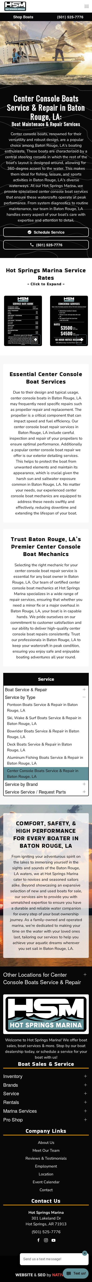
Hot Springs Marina (46, 1212)
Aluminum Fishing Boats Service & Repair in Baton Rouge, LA (45, 760)
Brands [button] (10, 1085)
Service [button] (11, 1093)
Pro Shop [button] (13, 1119)
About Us (46, 1142)
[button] (87, 6)
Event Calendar (46, 1182)
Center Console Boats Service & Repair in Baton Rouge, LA (42, 773)
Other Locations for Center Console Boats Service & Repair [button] (42, 978)
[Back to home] (15, 6)
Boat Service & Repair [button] (26, 689)
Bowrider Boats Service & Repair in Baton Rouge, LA (43, 734)
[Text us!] (75, 1274)
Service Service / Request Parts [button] (35, 792)
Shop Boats (23, 16)
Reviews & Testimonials (46, 1158)
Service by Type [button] (20, 697)
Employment (46, 1166)
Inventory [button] (12, 1076)
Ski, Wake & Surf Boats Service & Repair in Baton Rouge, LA (44, 720)
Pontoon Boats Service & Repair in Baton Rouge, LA (42, 707)
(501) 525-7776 (46, 1231)
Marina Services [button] (20, 1111)
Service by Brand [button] (21, 784)
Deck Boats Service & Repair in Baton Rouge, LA (39, 747)
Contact (46, 1189)
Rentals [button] (11, 1102)
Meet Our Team (46, 1150)
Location (46, 1174)
